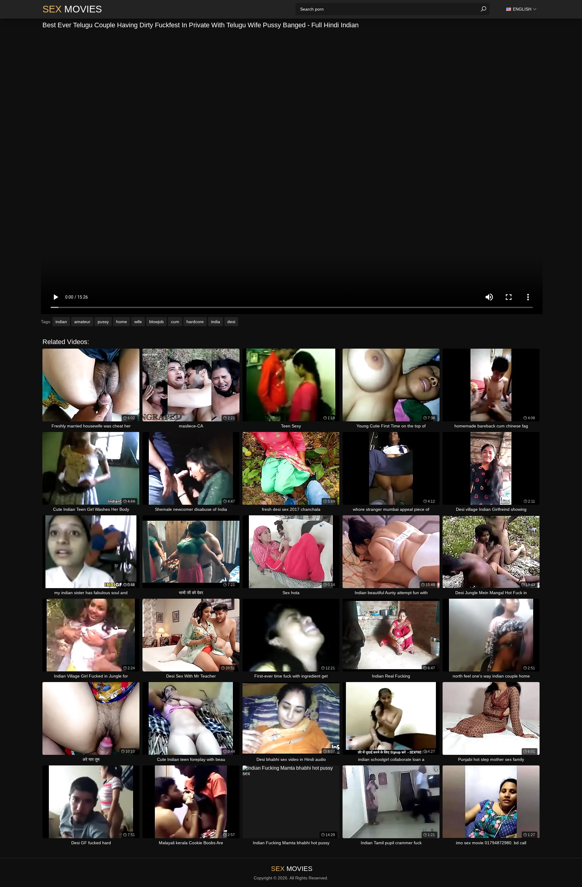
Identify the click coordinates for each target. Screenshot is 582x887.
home (121, 321)
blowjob (156, 321)
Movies (72, 9)
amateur (82, 321)
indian (61, 321)
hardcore (195, 321)
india (215, 321)
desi (231, 321)
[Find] (483, 9)
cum (175, 321)
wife (138, 321)
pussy (103, 321)
